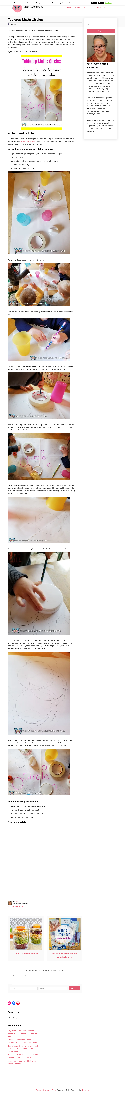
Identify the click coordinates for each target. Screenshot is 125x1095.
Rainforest (15, 906)
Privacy (39, 1090)
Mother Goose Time (28, 141)
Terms (54, 1090)
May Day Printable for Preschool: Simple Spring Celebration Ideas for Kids (22, 1033)
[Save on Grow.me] (3, 554)
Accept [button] (94, 3)
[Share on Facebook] (3, 545)
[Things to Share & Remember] (36, 8)
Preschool (10, 906)
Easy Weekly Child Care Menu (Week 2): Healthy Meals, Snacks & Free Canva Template (23, 1048)
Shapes (21, 906)
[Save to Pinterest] (3, 550)
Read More (108, 3)
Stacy (16, 901)
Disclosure (46, 1090)
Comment (74, 988)
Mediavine (85, 1090)
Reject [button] (101, 3)
